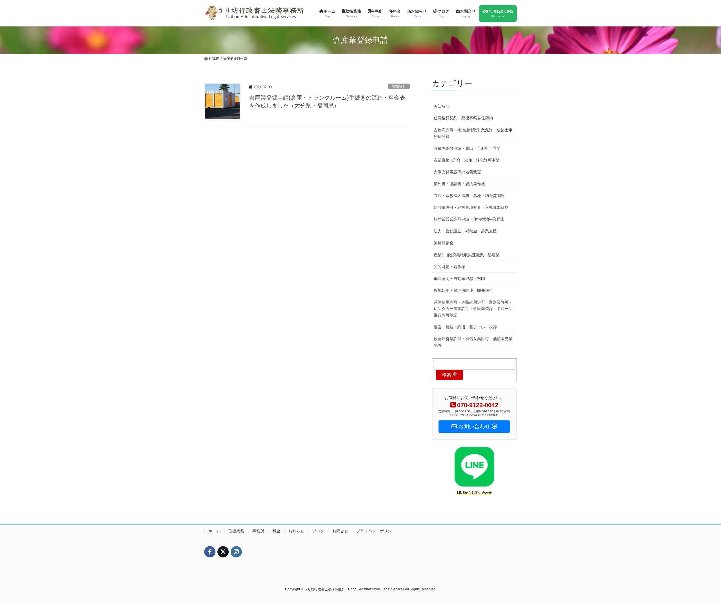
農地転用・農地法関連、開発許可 (463, 290)
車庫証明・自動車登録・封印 (459, 278)
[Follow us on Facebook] (209, 551)
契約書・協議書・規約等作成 (459, 183)
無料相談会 (443, 243)
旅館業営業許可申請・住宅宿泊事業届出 (469, 219)
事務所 (258, 531)
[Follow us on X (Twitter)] (223, 551)
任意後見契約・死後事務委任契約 (463, 118)
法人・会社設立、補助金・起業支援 (465, 231)
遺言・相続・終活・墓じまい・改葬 (465, 327)
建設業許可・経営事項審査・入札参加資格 (471, 207)
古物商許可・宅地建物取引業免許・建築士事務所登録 (473, 133)
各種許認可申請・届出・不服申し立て (467, 148)
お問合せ (340, 531)
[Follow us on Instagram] (236, 551)
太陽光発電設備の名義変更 (457, 172)
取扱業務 (236, 531)
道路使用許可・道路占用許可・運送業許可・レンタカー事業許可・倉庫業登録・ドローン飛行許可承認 (473, 308)
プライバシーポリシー (376, 531)
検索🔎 (449, 374)
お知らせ (398, 86)
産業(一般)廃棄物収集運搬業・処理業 (467, 255)
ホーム (214, 531)
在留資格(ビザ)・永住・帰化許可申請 (467, 160)
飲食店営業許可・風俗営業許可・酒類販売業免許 (473, 342)
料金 (276, 531)
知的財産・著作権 (449, 266)
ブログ (318, 531)
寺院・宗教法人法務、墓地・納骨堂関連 (469, 195)
